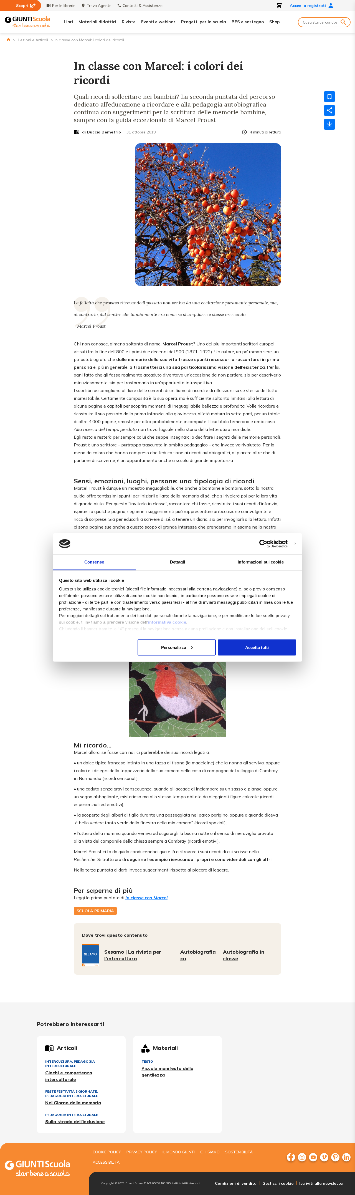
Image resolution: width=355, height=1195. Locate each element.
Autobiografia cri (198, 955)
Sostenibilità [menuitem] (239, 1151)
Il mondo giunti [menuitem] (179, 1151)
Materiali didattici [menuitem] (97, 21)
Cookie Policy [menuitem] (107, 1151)
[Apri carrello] (279, 5)
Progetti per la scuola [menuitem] (203, 21)
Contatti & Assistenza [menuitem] (143, 5)
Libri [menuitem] (68, 21)
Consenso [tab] (94, 562)
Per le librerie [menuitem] (63, 5)
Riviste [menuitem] (129, 21)
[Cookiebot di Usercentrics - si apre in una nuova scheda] (263, 544)
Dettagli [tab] (177, 562)
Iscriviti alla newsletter (321, 1183)
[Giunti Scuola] (27, 22)
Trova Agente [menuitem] (99, 5)
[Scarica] (329, 124)
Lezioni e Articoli (33, 39)
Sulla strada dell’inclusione (75, 1121)
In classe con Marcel (146, 897)
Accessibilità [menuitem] (106, 1162)
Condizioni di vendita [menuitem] (236, 1183)
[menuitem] (291, 1157)
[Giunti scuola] (43, 1169)
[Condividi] (329, 110)
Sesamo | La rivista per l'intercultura (132, 955)
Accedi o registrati (308, 5)
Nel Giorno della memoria (73, 1102)
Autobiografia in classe (243, 955)
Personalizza (173, 647)
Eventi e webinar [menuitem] (158, 21)
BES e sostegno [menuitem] (248, 21)
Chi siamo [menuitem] (210, 1151)
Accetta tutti (257, 647)
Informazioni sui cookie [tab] (260, 562)
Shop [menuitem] (274, 21)
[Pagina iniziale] (8, 39)
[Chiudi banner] (295, 544)
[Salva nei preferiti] (329, 96)
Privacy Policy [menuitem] (141, 1151)
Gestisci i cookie (277, 1183)
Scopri (22, 5)
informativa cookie (167, 622)
